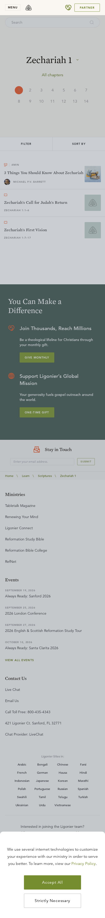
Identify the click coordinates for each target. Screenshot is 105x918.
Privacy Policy (83, 863)
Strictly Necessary (52, 900)
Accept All (52, 882)
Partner (87, 7)
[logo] (28, 8)
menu (13, 7)
